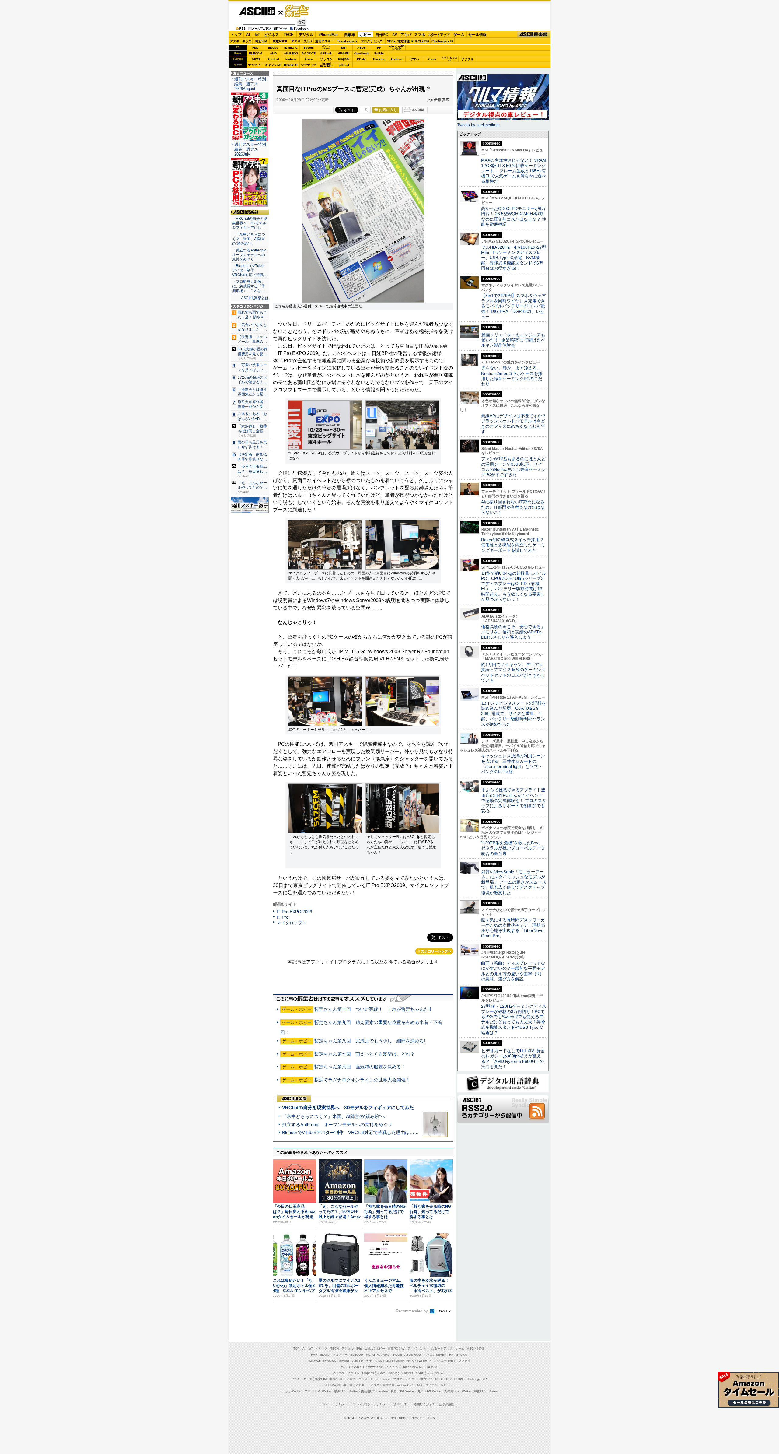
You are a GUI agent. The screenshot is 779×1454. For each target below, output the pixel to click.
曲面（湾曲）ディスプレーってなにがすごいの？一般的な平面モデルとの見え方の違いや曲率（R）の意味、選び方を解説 (513, 971)
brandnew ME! (326, 65)
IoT (257, 35)
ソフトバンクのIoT (449, 59)
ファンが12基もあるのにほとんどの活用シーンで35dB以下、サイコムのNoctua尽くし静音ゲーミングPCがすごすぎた (513, 466)
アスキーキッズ (240, 41)
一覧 (364, 110)
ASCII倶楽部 (533, 34)
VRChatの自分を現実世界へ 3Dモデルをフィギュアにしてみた (348, 1107)
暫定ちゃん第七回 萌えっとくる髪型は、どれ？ (364, 1053)
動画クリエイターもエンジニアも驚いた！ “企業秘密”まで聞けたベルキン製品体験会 (513, 340)
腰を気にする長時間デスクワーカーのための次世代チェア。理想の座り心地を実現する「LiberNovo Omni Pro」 (513, 927)
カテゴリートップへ (434, 951)
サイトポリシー (335, 1404)
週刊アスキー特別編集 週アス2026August (250, 84)
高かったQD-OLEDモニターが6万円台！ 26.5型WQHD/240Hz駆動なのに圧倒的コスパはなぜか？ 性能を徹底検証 (513, 216)
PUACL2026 (420, 41)
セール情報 (477, 35)
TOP (296, 1348)
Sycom (308, 47)
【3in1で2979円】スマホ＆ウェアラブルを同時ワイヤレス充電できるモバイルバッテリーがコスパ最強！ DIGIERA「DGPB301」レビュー (513, 306)
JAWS (255, 59)
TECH (289, 35)
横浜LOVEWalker (346, 1391)
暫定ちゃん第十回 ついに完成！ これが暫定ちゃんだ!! (372, 1009)
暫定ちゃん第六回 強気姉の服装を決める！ (360, 1066)
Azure (308, 59)
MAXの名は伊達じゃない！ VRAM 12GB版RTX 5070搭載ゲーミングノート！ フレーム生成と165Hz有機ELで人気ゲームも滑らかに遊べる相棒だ (513, 171)
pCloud (344, 65)
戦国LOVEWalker (486, 1391)
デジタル (306, 35)
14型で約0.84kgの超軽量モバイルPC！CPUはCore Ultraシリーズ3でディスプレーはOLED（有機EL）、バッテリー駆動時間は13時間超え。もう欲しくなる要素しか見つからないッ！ (513, 586)
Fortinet (396, 59)
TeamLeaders (347, 41)
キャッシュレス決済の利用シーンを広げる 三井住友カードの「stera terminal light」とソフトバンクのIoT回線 (513, 763)
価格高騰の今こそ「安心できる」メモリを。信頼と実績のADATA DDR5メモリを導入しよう (513, 632)
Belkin (379, 53)
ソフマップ (308, 65)
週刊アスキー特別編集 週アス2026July (250, 149)
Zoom (432, 59)
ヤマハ (414, 59)
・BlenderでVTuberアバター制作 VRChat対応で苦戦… (249, 270)
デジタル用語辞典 (382, 1385)
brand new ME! (413, 1366)
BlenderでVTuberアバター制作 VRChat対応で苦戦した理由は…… (350, 1132)
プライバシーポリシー (370, 1404)
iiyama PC (373, 1354)
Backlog (379, 59)
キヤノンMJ (273, 65)
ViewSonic (361, 53)
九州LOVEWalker (429, 1391)
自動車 (349, 35)
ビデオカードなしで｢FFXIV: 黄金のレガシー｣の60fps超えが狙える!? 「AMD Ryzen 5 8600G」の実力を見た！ (513, 1058)
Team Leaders (380, 1379)
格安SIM (261, 41)
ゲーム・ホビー (297, 11)
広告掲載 (446, 1404)
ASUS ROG (291, 53)
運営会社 (400, 1404)
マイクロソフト (291, 922)
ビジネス (271, 35)
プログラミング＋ (405, 1379)
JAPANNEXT (291, 65)
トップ (236, 35)
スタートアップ (438, 35)
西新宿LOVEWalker (374, 1391)
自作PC (382, 35)
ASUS (361, 47)
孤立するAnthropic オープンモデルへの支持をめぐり (337, 1124)
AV (394, 35)
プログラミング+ (372, 41)
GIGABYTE (308, 53)
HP (379, 47)
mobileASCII (405, 1385)
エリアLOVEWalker (317, 1391)
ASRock (326, 53)
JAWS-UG (330, 1360)
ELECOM (255, 53)
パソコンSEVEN (326, 47)
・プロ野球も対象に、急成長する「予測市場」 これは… (248, 286)
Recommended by (412, 1311)
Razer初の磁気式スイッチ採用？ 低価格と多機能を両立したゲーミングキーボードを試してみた (514, 545)
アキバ (405, 35)
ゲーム (458, 35)
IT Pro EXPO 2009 (294, 911)
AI (248, 35)
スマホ (419, 35)
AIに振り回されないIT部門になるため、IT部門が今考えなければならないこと (513, 507)
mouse (273, 47)
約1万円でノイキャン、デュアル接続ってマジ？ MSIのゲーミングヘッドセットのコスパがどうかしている (513, 672)
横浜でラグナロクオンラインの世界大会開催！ (362, 1079)
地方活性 (403, 41)
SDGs (391, 41)
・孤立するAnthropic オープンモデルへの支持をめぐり (249, 254)
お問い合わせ (424, 1404)
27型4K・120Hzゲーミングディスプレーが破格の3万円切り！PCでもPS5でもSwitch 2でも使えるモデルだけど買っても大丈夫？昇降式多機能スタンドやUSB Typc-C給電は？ (513, 1019)
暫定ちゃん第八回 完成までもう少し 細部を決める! (369, 1040)
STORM (461, 1354)
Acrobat (273, 59)
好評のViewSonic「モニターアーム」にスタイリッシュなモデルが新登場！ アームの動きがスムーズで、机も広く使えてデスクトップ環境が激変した (513, 882)
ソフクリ (467, 59)
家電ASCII (280, 41)
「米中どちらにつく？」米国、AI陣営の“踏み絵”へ (333, 1116)
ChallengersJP (442, 41)
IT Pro (282, 917)
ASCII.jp (257, 11)
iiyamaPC (290, 47)
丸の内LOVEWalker (457, 1391)
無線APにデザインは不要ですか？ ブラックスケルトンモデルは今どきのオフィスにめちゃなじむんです (515, 423)
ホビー (365, 35)
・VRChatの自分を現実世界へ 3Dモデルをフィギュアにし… (249, 223)
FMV (255, 47)
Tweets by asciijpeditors (478, 125)
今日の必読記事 (335, 1385)
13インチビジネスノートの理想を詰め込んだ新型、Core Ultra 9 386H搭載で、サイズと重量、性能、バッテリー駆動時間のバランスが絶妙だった (513, 714)
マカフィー (255, 65)
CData (361, 59)
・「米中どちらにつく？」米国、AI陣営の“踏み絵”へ (248, 239)
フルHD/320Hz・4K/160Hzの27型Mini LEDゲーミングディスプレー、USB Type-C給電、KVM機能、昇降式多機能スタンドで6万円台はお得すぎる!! (513, 258)
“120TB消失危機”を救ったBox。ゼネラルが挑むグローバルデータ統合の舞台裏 (513, 848)
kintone (290, 59)
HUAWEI (344, 53)
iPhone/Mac (329, 35)
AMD (273, 53)
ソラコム (326, 59)
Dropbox (343, 59)
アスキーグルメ (302, 41)
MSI (344, 47)
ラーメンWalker (291, 1391)
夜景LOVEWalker (403, 1391)
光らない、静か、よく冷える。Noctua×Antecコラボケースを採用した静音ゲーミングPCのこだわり (511, 376)
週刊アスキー (324, 41)
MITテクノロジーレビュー (435, 1385)
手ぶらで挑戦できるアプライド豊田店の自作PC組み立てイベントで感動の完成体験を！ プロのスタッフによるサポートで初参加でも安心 (513, 800)
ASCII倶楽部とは (255, 298)
